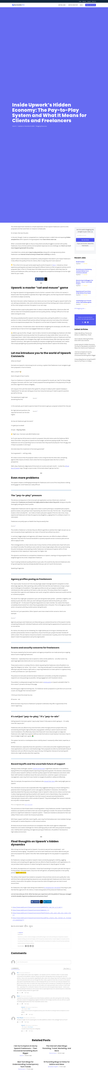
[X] (82, 322)
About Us (94, 1)
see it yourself (28, 804)
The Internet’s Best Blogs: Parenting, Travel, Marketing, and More (56, 1048)
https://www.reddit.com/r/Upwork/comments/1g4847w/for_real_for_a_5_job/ (36, 907)
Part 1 (54, 265)
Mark (29, 1008)
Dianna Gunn (52, 1053)
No (32, 926)
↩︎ (61, 907)
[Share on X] (45, 279)
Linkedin (49, 901)
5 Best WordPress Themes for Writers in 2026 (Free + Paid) (83, 334)
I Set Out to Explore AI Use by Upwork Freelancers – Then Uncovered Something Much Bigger (85, 353)
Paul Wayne (30, 1027)
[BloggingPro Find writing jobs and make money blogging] (18, 5)
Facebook (41, 279)
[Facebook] (85, 322)
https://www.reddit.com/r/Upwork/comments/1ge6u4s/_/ (30, 910)
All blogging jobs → (80, 308)
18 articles (20, 934)
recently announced (39, 768)
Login (80, 1)
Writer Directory (73, 5)
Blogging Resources (41, 126)
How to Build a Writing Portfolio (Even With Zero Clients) (83, 339)
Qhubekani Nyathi (53, 1066)
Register (84, 1)
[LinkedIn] (88, 322)
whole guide (47, 682)
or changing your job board (52, 887)
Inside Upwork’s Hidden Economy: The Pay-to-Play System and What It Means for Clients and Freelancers (85, 346)
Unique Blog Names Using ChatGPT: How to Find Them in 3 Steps (85, 360)
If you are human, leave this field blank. (85, 244)
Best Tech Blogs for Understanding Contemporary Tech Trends (25, 1064)
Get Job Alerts (85, 240)
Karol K (14, 126)
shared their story (49, 781)
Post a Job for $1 (90, 5)
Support (89, 1)
